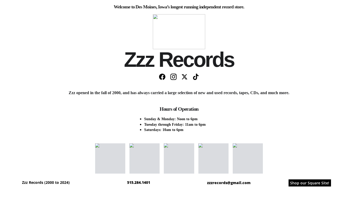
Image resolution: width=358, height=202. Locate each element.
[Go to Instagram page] (173, 77)
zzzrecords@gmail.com (229, 182)
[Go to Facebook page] (162, 77)
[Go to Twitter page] (184, 77)
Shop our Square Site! (309, 182)
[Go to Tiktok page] (196, 77)
